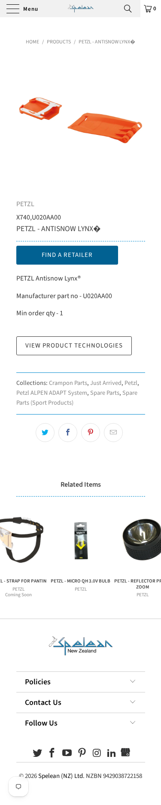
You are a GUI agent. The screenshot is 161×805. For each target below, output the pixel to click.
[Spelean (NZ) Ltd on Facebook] (52, 754)
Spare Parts (104, 392)
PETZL (25, 204)
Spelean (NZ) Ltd (60, 776)
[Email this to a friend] (113, 432)
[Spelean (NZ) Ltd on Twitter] (37, 754)
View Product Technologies (74, 345)
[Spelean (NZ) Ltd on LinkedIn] (112, 754)
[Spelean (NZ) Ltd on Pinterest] (82, 754)
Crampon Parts (68, 382)
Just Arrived (106, 382)
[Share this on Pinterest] (90, 432)
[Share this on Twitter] (45, 432)
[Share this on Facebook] (67, 432)
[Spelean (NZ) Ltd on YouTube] (67, 754)
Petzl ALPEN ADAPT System (51, 392)
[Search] (131, 8)
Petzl (131, 382)
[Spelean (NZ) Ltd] (80, 8)
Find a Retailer (67, 254)
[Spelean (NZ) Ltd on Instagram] (97, 754)
